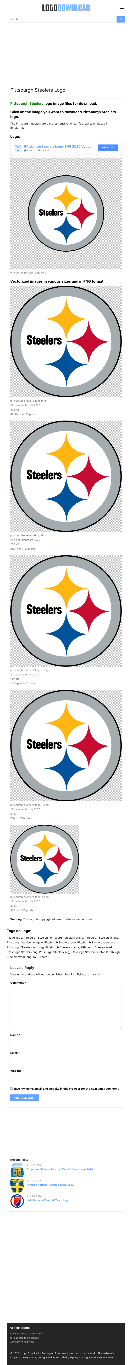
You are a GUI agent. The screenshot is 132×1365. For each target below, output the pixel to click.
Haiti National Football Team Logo (48, 1200)
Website (15, 1070)
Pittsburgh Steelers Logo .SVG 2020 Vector (58, 146)
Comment (18, 982)
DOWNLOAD (108, 147)
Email (15, 1053)
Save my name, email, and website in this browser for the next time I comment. (66, 1088)
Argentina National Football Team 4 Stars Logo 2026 (60, 1169)
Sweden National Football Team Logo (50, 1184)
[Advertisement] (66, 55)
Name (15, 1035)
